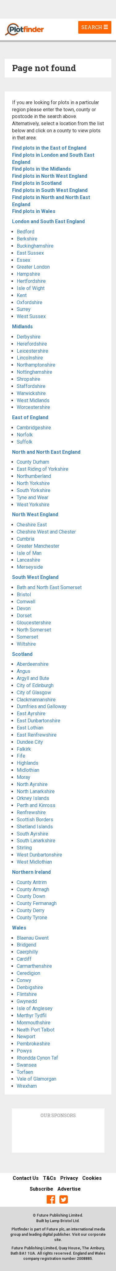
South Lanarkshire (36, 841)
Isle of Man (29, 553)
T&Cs (49, 1178)
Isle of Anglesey (35, 1008)
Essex (23, 260)
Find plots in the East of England (49, 148)
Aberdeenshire (33, 664)
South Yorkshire (33, 490)
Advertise (69, 1189)
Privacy (69, 1178)
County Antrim (32, 882)
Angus (23, 671)
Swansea (27, 1065)
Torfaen (25, 1072)
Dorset (24, 615)
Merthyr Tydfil (31, 1015)
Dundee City (30, 742)
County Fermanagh (37, 903)
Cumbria (25, 539)
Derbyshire (29, 337)
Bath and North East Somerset (49, 587)
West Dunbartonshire (39, 855)
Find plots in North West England (49, 176)
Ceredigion (28, 973)
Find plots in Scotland (37, 183)
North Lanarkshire (36, 791)
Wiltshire (26, 644)
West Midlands (33, 400)
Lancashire (28, 560)
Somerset (27, 637)
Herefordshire (32, 344)
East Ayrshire (31, 713)
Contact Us (26, 1178)
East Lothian (30, 728)
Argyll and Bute (33, 678)
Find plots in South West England (50, 190)
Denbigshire (30, 987)
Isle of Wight (31, 288)
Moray (23, 777)
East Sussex (30, 253)
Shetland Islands (35, 827)
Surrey (24, 309)
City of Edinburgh (35, 685)
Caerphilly (27, 952)
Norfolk (25, 435)
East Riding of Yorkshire (42, 469)
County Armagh (33, 889)
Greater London (33, 267)
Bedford (25, 232)
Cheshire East (32, 525)
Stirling (24, 848)
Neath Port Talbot (35, 1030)
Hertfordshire (31, 281)
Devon (24, 608)
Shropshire (28, 379)
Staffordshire (31, 386)
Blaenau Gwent (33, 938)
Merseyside (30, 567)
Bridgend (26, 945)
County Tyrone (32, 917)
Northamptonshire (36, 365)
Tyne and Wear (32, 497)
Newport (26, 1036)
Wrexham (27, 1086)
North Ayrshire (32, 784)
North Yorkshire (33, 483)
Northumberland (34, 476)
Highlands (27, 763)
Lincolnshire (30, 358)
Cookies (92, 1178)
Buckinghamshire (35, 246)
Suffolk (24, 442)
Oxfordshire (29, 302)
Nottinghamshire (34, 372)
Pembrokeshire (33, 1044)
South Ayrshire (32, 834)
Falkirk (24, 749)
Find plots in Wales (33, 211)
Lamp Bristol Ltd (64, 1221)
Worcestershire (33, 407)
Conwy (24, 980)
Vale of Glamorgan (36, 1079)
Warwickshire (31, 393)
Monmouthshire (33, 1023)
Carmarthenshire (34, 966)
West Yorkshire (33, 505)
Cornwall (26, 602)
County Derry (31, 910)
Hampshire (28, 274)
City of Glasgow (34, 692)
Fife (21, 756)
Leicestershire (32, 351)
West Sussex (31, 316)
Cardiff (24, 959)
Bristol (24, 594)
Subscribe (41, 1189)
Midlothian (28, 770)
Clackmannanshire (36, 700)
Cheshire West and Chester (46, 532)
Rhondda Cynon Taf (37, 1058)
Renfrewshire (31, 812)
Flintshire (27, 994)
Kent (22, 295)
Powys (24, 1051)
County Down (31, 896)
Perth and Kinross (36, 805)
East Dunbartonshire (38, 721)
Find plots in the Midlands (41, 169)
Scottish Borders (35, 820)
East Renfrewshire (37, 735)
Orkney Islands (33, 798)
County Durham (33, 462)
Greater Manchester (38, 546)
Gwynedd (27, 1001)
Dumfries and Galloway (42, 706)
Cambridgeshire (34, 428)
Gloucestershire (34, 623)
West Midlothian (34, 862)
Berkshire (27, 239)
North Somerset (34, 630)
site (57, 1240)
